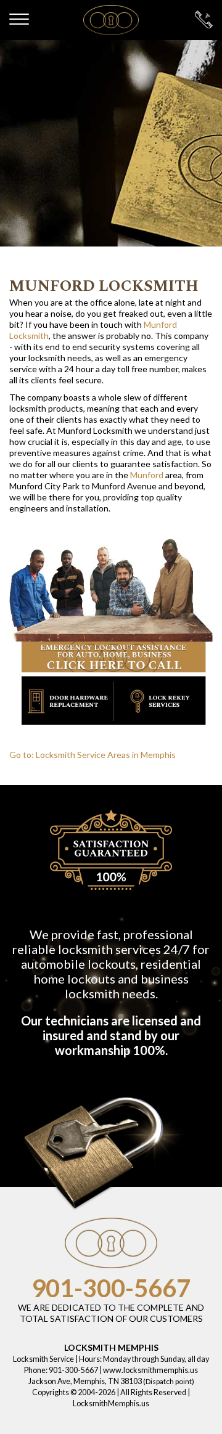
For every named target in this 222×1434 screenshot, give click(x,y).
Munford (146, 475)
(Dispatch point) (168, 1381)
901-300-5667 (111, 1288)
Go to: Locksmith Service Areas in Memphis (92, 754)
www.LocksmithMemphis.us (150, 1370)
